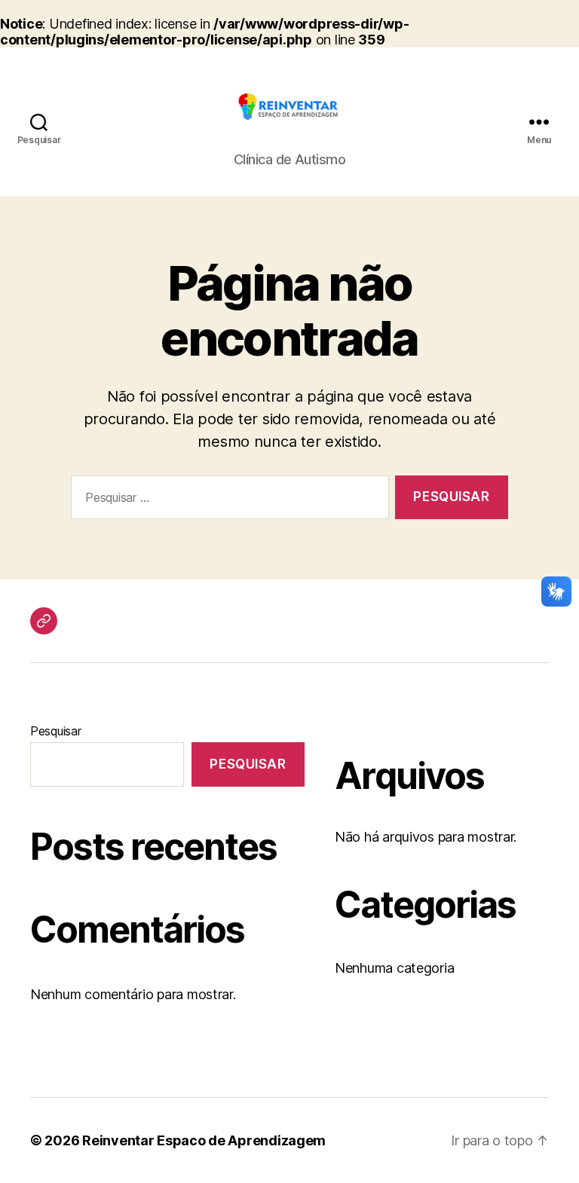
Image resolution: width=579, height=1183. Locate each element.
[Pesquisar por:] (227, 500)
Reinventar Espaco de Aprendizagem (204, 1140)
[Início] (43, 620)
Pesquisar (55, 730)
